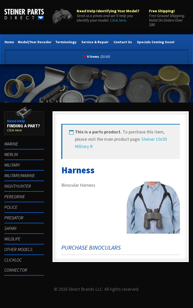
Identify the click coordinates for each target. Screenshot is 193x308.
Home (9, 42)
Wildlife (12, 239)
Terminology (65, 42)
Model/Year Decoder (35, 42)
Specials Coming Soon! (155, 42)
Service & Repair (95, 42)
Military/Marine (19, 175)
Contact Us (123, 42)
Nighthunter (17, 186)
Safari (10, 228)
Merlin (11, 154)
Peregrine (14, 196)
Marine (11, 144)
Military (12, 165)
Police (10, 207)
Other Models (18, 249)
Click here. (118, 20)
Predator (13, 218)
